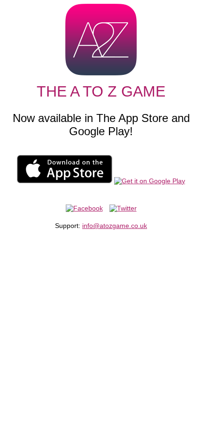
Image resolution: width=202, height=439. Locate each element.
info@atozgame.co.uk (114, 225)
